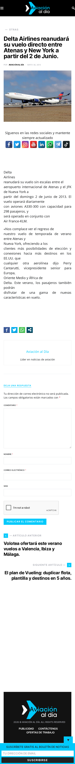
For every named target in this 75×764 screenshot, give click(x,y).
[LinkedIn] (41, 144)
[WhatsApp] (50, 144)
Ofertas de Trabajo (40, 732)
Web (6, 486)
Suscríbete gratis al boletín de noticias (37, 747)
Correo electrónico (15, 470)
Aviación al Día (16, 65)
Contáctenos (48, 728)
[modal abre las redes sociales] (30, 330)
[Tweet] (14, 330)
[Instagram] (25, 144)
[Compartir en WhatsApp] (22, 330)
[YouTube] (33, 144)
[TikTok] (66, 144)
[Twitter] (17, 144)
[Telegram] (58, 144)
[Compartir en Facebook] (7, 330)
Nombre (8, 454)
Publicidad (26, 728)
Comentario (10, 405)
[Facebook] (9, 144)
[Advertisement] (37, 643)
